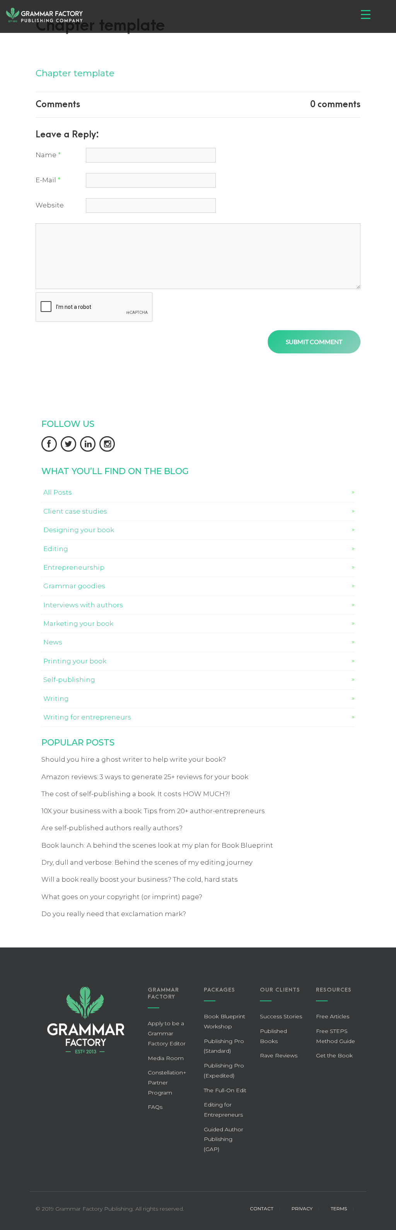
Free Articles (332, 1016)
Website (50, 205)
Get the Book (334, 1055)
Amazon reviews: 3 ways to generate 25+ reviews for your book (144, 777)
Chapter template (75, 73)
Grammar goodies (74, 586)
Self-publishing (69, 680)
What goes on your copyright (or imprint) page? (121, 897)
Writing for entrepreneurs (87, 717)
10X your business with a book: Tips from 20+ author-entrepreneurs (153, 811)
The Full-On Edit (225, 1090)
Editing (55, 549)
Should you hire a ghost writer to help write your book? (133, 759)
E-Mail (48, 180)
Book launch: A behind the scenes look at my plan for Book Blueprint (157, 845)
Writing (56, 698)
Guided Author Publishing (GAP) (223, 1139)
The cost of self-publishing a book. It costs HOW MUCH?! (135, 794)
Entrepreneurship (73, 567)
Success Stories (281, 1016)
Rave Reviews (278, 1055)
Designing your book (78, 530)
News (52, 642)
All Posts (57, 492)
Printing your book (74, 661)
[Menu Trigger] (365, 14)
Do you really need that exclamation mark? (113, 914)
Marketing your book (78, 623)
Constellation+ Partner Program (167, 1082)
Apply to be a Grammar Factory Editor (167, 1033)
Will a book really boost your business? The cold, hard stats (139, 879)
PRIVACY (302, 1208)
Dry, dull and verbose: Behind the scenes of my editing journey (147, 862)
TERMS (339, 1208)
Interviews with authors (83, 605)
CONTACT (261, 1208)
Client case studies (75, 511)
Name (48, 155)
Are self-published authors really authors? (112, 828)
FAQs (155, 1106)
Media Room (166, 1058)
